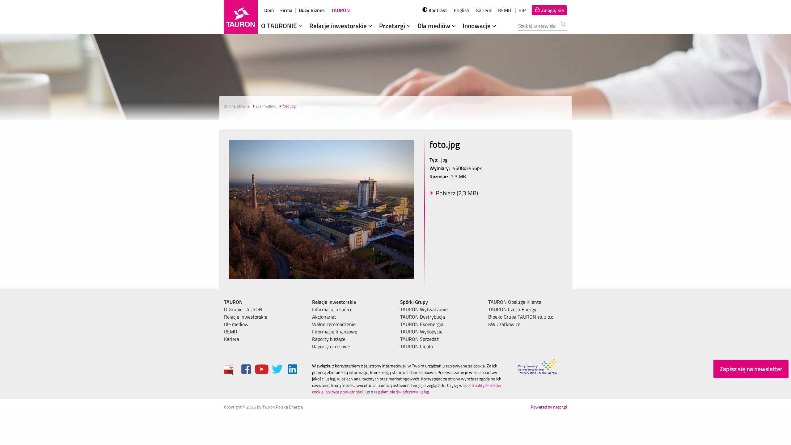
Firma (286, 10)
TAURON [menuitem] (233, 302)
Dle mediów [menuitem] (236, 324)
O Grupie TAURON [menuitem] (243, 309)
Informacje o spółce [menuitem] (332, 309)
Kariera (483, 10)
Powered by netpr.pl (549, 407)
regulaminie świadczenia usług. (402, 391)
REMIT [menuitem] (231, 331)
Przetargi (393, 26)
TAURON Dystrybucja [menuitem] (422, 316)
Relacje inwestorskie (338, 26)
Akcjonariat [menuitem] (324, 316)
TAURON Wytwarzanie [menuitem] (424, 309)
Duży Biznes (312, 10)
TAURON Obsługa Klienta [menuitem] (514, 302)
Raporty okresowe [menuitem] (331, 346)
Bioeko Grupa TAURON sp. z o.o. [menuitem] (521, 316)
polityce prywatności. (344, 391)
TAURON (340, 10)
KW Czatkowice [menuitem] (504, 324)
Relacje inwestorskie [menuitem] (245, 316)
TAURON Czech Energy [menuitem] (512, 309)
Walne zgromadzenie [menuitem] (334, 324)
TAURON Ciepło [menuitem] (416, 346)
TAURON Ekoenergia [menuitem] (421, 324)
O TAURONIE (279, 26)
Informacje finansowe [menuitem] (334, 331)
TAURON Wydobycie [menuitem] (421, 331)
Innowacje (477, 26)
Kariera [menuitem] (231, 339)
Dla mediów (434, 26)
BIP (522, 10)
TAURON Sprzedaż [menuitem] (419, 339)
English (461, 10)
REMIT (505, 10)
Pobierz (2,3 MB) (457, 193)
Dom (269, 10)
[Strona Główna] (241, 17)
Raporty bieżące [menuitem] (328, 339)
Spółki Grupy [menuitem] (414, 302)
